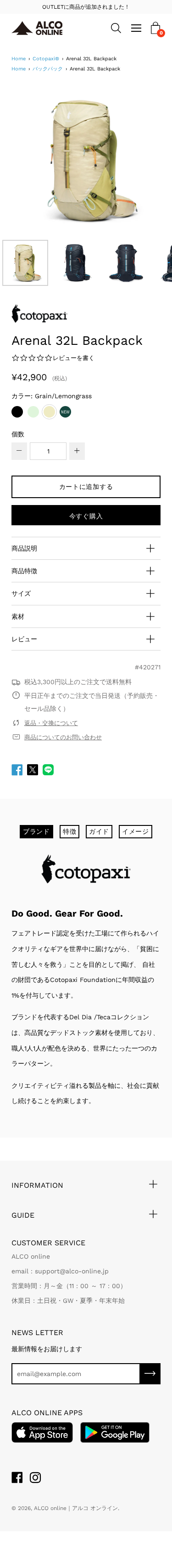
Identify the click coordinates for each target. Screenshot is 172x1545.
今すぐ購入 (86, 516)
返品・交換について (51, 723)
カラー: (51, 396)
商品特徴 (24, 571)
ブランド (36, 831)
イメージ (135, 831)
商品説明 (24, 548)
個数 (17, 434)
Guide (22, 1215)
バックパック (48, 69)
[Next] (137, 160)
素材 (17, 616)
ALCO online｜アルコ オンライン (76, 1508)
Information (37, 1185)
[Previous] (34, 160)
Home (18, 59)
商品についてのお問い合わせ (63, 737)
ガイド (99, 831)
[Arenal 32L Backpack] (25, 263)
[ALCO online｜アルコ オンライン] (41, 28)
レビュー (24, 639)
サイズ (21, 593)
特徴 (69, 831)
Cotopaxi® (46, 59)
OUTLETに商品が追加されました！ (86, 7)
